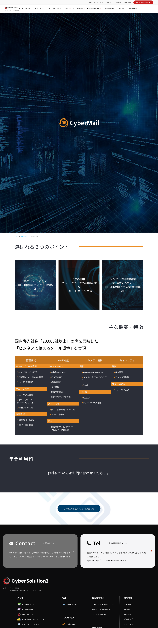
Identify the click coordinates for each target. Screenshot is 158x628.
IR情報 (118, 2)
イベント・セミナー (96, 2)
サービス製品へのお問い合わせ (79, 508)
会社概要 (127, 2)
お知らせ (109, 2)
